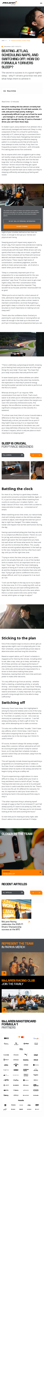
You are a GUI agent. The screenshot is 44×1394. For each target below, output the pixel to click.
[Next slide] (39, 455)
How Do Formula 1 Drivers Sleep (20, 40)
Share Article (11, 91)
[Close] (40, 208)
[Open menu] (41, 3)
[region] (22, 218)
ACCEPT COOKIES (22, 226)
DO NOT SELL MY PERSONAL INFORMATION (22, 221)
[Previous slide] (33, 455)
